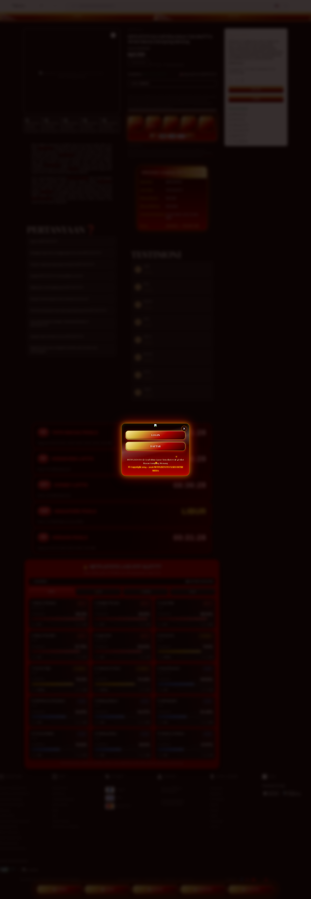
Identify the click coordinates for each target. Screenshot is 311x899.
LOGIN (155, 435)
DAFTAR (155, 446)
